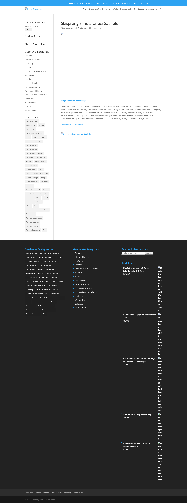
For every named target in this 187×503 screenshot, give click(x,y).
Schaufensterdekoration (34, 194)
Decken (41, 125)
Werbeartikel (30, 110)
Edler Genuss (30, 129)
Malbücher (29, 75)
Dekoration (29, 106)
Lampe (35, 178)
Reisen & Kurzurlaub (33, 190)
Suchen (28, 29)
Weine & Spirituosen (33, 230)
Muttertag (29, 63)
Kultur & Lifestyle (32, 173)
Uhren (36, 206)
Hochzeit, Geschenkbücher (36, 71)
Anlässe (72, 3)
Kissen (41, 170)
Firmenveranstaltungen (34, 141)
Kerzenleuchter (31, 165)
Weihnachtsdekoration (34, 218)
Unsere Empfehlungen (34, 210)
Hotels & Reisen (40, 161)
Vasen (46, 210)
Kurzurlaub (44, 173)
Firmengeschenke (32, 87)
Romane (28, 55)
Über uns (29, 493)
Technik (136, 3)
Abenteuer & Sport (69, 28)
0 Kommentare (95, 28)
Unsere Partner (42, 493)
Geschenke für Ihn (104, 3)
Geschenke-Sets (31, 145)
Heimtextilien (41, 157)
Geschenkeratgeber (146, 9)
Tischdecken (30, 202)
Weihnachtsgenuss (32, 222)
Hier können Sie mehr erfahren (74, 125)
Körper (28, 178)
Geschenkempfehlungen (34, 153)
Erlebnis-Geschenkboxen (34, 133)
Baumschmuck (31, 125)
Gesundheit (30, 157)
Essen (28, 137)
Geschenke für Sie (86, 3)
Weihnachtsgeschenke (122, 9)
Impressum (78, 493)
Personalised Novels (33, 91)
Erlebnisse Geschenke (98, 9)
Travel (39, 202)
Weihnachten (30, 102)
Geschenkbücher (32, 83)
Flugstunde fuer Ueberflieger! (74, 100)
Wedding (28, 79)
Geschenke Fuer (31, 149)
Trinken (28, 206)
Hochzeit (28, 67)
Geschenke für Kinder (124, 3)
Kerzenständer (31, 170)
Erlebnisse (145, 3)
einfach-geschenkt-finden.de (43, 499)
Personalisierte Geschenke (36, 95)
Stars (38, 198)
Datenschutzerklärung (61, 493)
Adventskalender (32, 121)
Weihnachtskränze (32, 226)
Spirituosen (30, 198)
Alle (84, 9)
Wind (44, 230)
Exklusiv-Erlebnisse (39, 137)
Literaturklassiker (32, 59)
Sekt (46, 194)
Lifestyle (43, 178)
